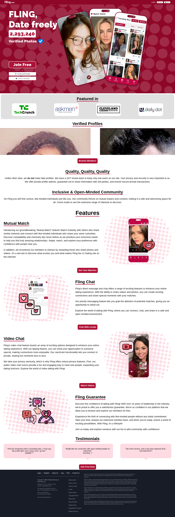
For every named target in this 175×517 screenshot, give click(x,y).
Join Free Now (87, 467)
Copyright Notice (73, 495)
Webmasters (72, 480)
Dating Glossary (73, 511)
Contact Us (75, 473)
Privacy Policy (73, 486)
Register (46, 473)
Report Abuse (73, 492)
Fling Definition (73, 502)
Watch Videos (87, 385)
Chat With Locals (87, 327)
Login (153, 2)
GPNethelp (46, 492)
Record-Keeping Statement (44, 497)
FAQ (68, 473)
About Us (55, 473)
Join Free (22, 64)
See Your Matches (87, 270)
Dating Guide (72, 505)
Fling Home (72, 499)
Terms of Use (73, 483)
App (62, 473)
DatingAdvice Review (75, 508)
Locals (70, 489)
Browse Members (87, 161)
